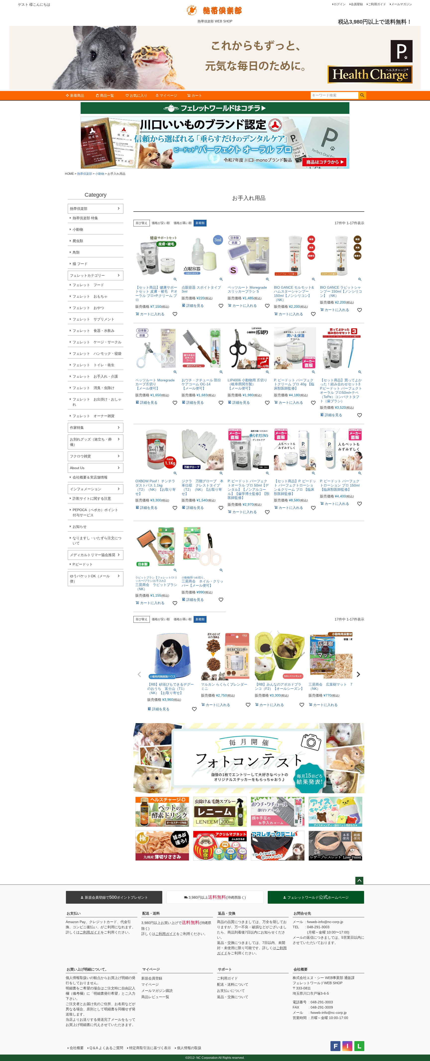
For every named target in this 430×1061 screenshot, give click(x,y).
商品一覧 (107, 95)
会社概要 (301, 969)
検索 (362, 95)
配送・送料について (232, 984)
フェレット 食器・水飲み (93, 331)
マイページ (168, 95)
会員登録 (357, 4)
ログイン (340, 4)
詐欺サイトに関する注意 (92, 498)
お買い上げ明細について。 (87, 969)
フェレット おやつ (88, 308)
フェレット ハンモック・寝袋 (97, 353)
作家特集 (77, 428)
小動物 (99, 174)
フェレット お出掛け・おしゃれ (97, 401)
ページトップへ (359, 881)
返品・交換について (232, 997)
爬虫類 (78, 241)
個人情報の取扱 (189, 1048)
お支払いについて (231, 991)
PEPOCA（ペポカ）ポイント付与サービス (95, 512)
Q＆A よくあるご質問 (106, 1048)
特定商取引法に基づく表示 (150, 1048)
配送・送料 (151, 913)
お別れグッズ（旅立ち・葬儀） (91, 441)
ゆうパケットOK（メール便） (90, 578)
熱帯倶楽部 (84, 174)
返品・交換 (226, 913)
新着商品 (77, 95)
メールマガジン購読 (157, 991)
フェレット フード (88, 285)
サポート (225, 969)
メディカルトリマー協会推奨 (92, 555)
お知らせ (80, 527)
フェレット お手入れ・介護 (95, 376)
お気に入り (138, 95)
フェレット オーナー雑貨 (93, 416)
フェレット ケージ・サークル (97, 342)
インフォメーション (85, 489)
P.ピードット (83, 564)
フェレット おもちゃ (90, 296)
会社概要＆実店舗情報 (90, 477)
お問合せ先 (302, 913)
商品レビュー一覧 (155, 997)
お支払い (74, 913)
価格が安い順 (161, 223)
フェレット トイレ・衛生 (93, 365)
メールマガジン (401, 4)
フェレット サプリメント (93, 319)
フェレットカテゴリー (87, 275)
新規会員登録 (151, 978)
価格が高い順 (183, 223)
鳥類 (76, 252)
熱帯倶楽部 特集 (85, 218)
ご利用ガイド (377, 4)
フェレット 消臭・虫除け (93, 388)
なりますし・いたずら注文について (97, 540)
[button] (139, 674)
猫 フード (80, 264)
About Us (77, 468)
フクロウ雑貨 (80, 456)
